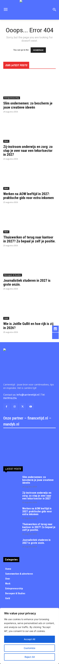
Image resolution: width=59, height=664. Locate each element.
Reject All (30, 656)
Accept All (29, 639)
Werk (6, 141)
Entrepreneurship (11, 98)
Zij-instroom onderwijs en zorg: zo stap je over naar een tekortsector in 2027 (28, 151)
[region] (29, 636)
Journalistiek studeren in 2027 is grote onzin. (26, 282)
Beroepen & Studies (12, 275)
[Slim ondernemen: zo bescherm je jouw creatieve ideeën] (29, 86)
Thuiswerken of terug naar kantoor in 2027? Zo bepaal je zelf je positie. (29, 239)
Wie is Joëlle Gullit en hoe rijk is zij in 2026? (28, 326)
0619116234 (10, 398)
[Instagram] (14, 406)
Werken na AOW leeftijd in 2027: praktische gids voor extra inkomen (28, 196)
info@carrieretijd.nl (28, 394)
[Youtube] (31, 406)
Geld (6, 318)
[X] (22, 406)
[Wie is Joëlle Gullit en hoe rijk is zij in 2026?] (29, 307)
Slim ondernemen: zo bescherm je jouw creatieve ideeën (27, 105)
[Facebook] (6, 406)
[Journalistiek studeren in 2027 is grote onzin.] (29, 263)
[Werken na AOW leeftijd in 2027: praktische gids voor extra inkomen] (29, 177)
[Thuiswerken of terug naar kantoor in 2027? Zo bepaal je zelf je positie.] (29, 220)
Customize (29, 648)
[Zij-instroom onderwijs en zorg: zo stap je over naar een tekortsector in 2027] (29, 129)
